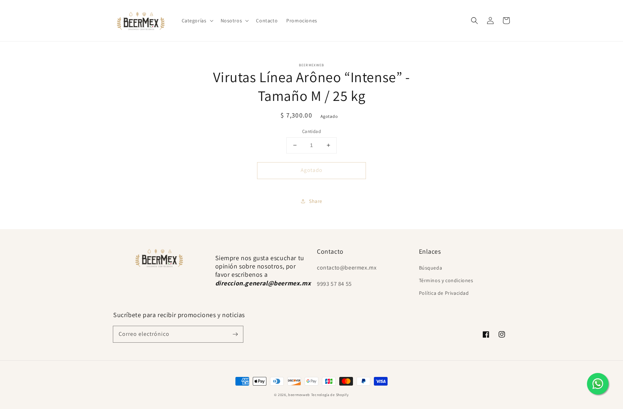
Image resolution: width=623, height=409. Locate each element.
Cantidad (311, 131)
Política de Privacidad (444, 293)
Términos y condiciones (446, 280)
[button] (196, 20)
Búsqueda (430, 267)
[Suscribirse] (235, 334)
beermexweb (299, 394)
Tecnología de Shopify (330, 394)
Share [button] (315, 201)
